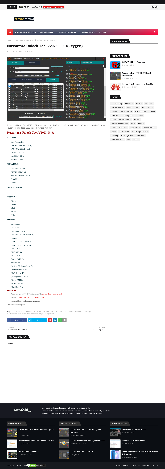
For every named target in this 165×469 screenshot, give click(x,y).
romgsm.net (17, 40)
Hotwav (139, 103)
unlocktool (140, 135)
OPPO (137, 107)
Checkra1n (129, 103)
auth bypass (128, 115)
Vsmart (152, 111)
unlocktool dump (118, 139)
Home (9, 40)
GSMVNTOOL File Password (133, 62)
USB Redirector (140, 111)
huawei (136, 119)
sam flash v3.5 (124, 131)
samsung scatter (127, 135)
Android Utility (117, 103)
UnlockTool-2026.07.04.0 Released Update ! (36, 430)
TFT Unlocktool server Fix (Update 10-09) (88, 440)
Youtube (155, 465)
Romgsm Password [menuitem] (68, 32)
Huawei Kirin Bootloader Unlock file (137, 84)
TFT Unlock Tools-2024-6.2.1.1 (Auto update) (86, 430)
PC (143, 107)
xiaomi (135, 139)
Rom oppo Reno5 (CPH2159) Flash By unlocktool (137, 74)
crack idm (139, 115)
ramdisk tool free (149, 127)
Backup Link (57, 294)
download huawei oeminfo (121, 119)
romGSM (12, 51)
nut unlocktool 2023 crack (16, 314)
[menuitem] (10, 32)
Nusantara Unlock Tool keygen (80, 311)
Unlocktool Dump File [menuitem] (25, 32)
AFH (21, 297)
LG (151, 103)
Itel (146, 103)
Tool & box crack (126, 111)
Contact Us (136, 465)
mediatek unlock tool (119, 127)
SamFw (114, 111)
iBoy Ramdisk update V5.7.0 (133, 429)
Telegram (145, 465)
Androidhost (46, 294)
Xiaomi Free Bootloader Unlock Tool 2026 (36, 440)
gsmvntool (37, 311)
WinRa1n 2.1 (116, 115)
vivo (128, 139)
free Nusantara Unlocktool (22, 311)
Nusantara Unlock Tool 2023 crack (55, 311)
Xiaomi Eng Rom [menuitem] (87, 32)
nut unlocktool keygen (35, 314)
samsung (115, 135)
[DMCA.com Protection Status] (36, 466)
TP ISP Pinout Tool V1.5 (33, 7)
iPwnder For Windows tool (133, 440)
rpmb (114, 131)
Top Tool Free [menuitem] (46, 32)
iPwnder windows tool (120, 123)
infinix (133, 123)
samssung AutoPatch (140, 131)
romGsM (23, 465)
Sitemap (126, 465)
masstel (141, 123)
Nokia (129, 107)
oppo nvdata (135, 127)
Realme (150, 107)
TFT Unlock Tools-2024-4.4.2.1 (83, 451)
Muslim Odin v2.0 (118, 107)
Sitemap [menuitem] (102, 32)
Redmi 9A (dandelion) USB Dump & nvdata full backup (140, 452)
